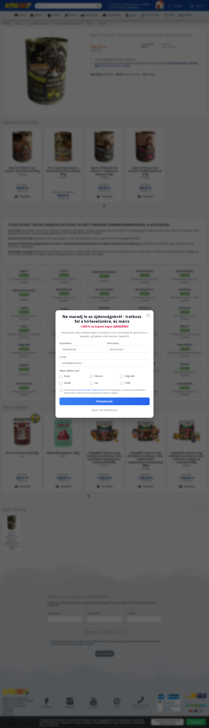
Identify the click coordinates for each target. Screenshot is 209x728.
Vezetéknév (65, 343)
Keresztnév (113, 343)
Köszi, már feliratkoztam (105, 410)
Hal (96, 383)
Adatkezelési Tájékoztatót (91, 389)
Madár (67, 383)
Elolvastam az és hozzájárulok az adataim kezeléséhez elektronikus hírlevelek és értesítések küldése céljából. (104, 391)
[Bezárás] (148, 315)
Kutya (67, 376)
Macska (99, 376)
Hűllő (127, 383)
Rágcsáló (130, 376)
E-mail (62, 357)
